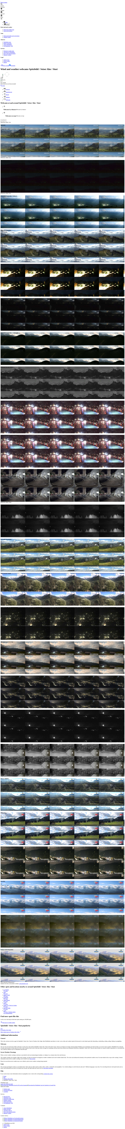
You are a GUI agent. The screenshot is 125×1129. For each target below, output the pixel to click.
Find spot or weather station (8, 1022)
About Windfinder (7, 44)
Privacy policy (6, 61)
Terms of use (6, 59)
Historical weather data (8, 51)
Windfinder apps (7, 42)
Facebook (13, 65)
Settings (7, 24)
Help (6, 22)
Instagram (21, 1119)
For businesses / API (8, 46)
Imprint (5, 62)
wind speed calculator (48, 1068)
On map (3, 85)
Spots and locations (7, 31)
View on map (6, 65)
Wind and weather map (8, 29)
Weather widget (7, 37)
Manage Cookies (7, 55)
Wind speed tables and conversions (11, 36)
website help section (48, 1073)
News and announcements (9, 53)
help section (32, 1058)
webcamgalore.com (23, 983)
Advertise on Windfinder (9, 52)
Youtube (21, 1120)
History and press (7, 43)
